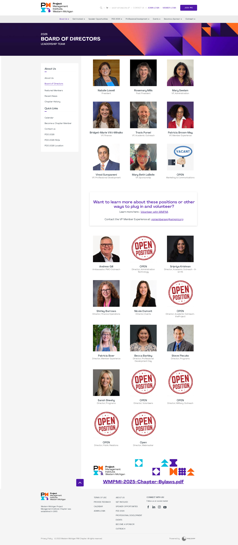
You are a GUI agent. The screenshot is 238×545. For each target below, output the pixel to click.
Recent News (51, 96)
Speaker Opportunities (98, 19)
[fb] (148, 507)
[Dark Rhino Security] (188, 538)
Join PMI (189, 8)
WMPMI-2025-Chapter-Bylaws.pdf (143, 482)
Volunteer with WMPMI (154, 212)
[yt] (164, 507)
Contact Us (138, 8)
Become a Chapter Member (58, 124)
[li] (153, 507)
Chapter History (52, 102)
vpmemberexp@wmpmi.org (167, 219)
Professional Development (137, 19)
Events (156, 19)
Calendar (49, 118)
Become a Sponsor (172, 19)
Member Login (169, 8)
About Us (63, 19)
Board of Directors (54, 84)
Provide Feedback (102, 502)
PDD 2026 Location (54, 146)
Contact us (50, 129)
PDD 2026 (116, 19)
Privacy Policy (47, 539)
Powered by (174, 539)
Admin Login (153, 8)
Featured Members (54, 91)
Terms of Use (100, 498)
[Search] (101, 7)
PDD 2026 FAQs (52, 140)
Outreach (189, 19)
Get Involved (78, 19)
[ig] (159, 507)
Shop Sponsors (119, 8)
